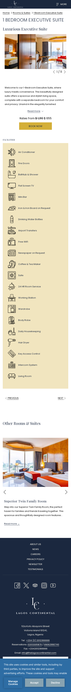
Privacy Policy (35, 559)
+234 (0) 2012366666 (38, 640)
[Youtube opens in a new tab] (53, 585)
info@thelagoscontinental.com (39, 652)
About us (35, 544)
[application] (35, 675)
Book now (35, 126)
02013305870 (35, 644)
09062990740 (51, 644)
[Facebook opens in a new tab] (17, 585)
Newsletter (35, 564)
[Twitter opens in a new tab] (26, 585)
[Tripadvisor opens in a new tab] (35, 585)
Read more (10, 523)
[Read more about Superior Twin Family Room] (35, 462)
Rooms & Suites (21, 12)
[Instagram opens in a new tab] (44, 585)
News (35, 549)
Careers (35, 554)
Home (6, 12)
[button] (35, 51)
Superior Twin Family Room (25, 501)
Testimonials (35, 569)
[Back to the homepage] (15, 4)
